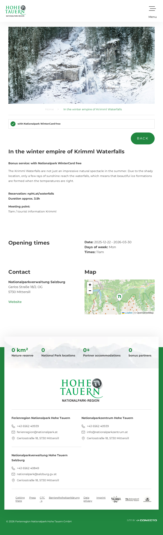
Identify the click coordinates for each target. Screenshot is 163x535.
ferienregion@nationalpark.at (37, 432)
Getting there (20, 499)
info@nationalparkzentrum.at (107, 432)
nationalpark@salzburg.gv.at (36, 474)
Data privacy (87, 499)
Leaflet (128, 312)
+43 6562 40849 (27, 468)
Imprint (101, 497)
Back (143, 138)
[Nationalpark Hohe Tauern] (132, 499)
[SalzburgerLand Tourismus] (116, 499)
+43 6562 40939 (27, 426)
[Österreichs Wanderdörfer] (147, 499)
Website (15, 302)
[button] (152, 11)
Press (32, 497)
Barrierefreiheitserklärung (64, 497)
